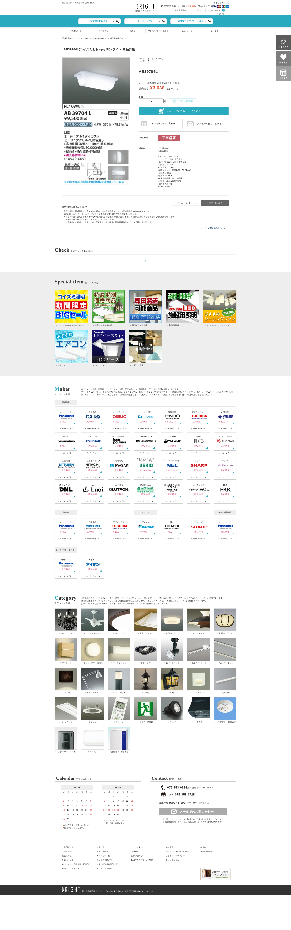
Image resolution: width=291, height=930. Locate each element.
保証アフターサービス (72, 868)
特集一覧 (100, 847)
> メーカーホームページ (186, 203)
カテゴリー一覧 (103, 856)
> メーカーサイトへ (66, 428)
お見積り (131, 31)
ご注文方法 (104, 31)
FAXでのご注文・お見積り (159, 31)
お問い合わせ (187, 31)
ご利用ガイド (76, 31)
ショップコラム (172, 860)
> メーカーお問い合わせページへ (213, 228)
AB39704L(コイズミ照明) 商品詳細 (109, 38)
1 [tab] (145, 261)
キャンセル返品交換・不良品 (75, 864)
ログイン (197, 10)
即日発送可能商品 (104, 860)
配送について (68, 860)
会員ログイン (206, 847)
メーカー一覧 (102, 851)
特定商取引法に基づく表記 (177, 851)
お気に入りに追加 (184, 101)
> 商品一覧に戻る (214, 203)
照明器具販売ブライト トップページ (77, 38)
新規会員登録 (180, 10)
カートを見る (215, 10)
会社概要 (214, 31)
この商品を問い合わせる (209, 124)
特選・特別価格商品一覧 (107, 864)
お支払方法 (67, 856)
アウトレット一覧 (104, 868)
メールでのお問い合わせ (197, 811)
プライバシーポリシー (175, 856)
